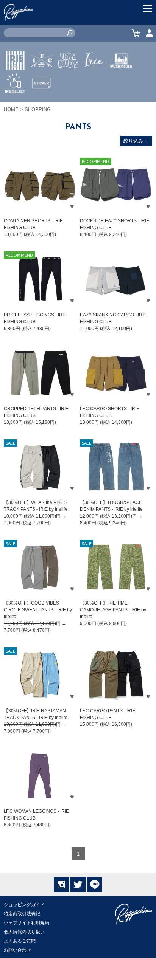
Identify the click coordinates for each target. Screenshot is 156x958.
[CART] (136, 33)
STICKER (41, 101)
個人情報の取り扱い (24, 932)
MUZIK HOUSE (121, 82)
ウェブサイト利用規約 (26, 922)
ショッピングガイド (24, 904)
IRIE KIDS (68, 82)
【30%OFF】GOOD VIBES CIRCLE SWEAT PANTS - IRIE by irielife (38, 609)
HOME (11, 109)
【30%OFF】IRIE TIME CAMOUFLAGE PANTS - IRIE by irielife (113, 609)
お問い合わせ (17, 950)
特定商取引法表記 (22, 913)
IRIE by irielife (15, 82)
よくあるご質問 (20, 941)
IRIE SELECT (15, 105)
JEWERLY (94, 78)
